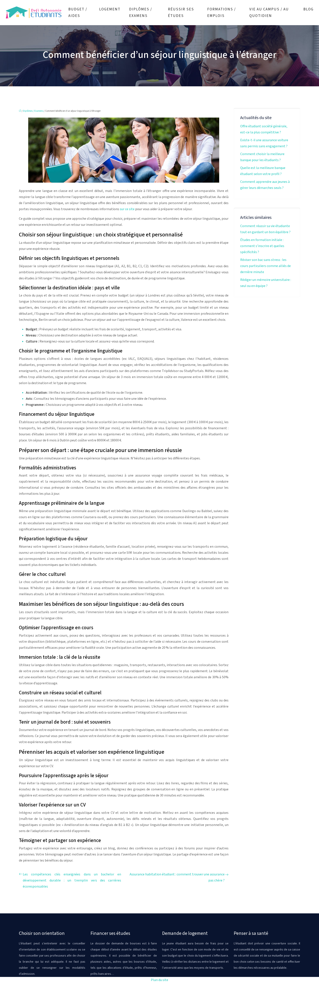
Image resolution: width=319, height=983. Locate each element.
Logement (109, 9)
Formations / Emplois (221, 12)
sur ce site (127, 209)
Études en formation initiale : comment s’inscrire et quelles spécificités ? (262, 246)
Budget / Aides (77, 12)
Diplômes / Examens (140, 12)
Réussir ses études (181, 12)
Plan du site (159, 980)
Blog (308, 9)
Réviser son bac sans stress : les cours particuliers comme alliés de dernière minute (265, 265)
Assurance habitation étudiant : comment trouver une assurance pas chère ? (177, 877)
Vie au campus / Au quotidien (269, 12)
